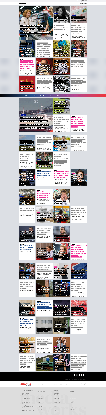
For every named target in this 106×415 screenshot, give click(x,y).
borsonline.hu (56, 412)
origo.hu (39, 402)
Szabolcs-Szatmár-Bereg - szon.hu (28, 410)
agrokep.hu (40, 409)
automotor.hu (56, 393)
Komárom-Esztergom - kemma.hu (28, 406)
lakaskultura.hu (56, 394)
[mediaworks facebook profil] (82, 384)
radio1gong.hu (72, 409)
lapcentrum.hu (72, 403)
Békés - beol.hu (25, 394)
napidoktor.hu (56, 398)
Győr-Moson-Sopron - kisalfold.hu (28, 401)
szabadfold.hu (40, 399)
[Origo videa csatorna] (81, 375)
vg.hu (39, 408)
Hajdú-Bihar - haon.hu (26, 402)
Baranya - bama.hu (25, 393)
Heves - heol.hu (25, 403)
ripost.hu (71, 390)
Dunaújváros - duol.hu (26, 398)
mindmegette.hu (57, 399)
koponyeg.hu (72, 401)
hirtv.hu (39, 401)
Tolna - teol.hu (24, 411)
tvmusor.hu (56, 406)
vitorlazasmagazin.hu (58, 403)
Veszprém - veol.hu (41, 391)
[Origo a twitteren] (77, 375)
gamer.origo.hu (56, 395)
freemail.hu (72, 399)
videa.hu (71, 402)
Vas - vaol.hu (40, 390)
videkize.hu (56, 405)
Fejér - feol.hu (24, 399)
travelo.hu (56, 401)
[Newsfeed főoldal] (23, 375)
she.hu (71, 394)
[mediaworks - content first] (26, 384)
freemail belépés (83, 3)
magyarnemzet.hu (41, 398)
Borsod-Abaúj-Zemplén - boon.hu (28, 395)
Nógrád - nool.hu (25, 407)
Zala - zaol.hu (40, 392)
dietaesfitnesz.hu (57, 402)
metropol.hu (72, 391)
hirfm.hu (71, 410)
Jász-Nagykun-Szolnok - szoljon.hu (28, 405)
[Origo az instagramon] (79, 375)
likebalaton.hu (56, 397)
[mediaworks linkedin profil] (85, 384)
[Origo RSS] (83, 375)
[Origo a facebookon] (74, 375)
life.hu (71, 392)
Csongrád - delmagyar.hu (26, 397)
